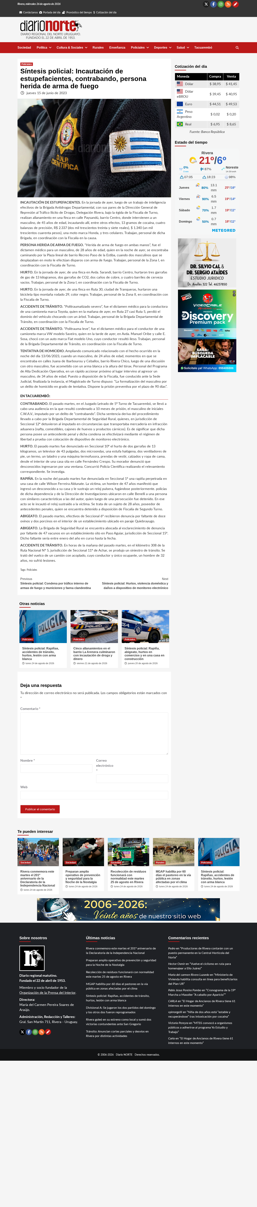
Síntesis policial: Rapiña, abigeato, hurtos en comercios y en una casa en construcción (144, 653)
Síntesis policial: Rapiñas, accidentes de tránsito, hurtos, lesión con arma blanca (40, 653)
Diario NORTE (124, 1054)
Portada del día (51, 12)
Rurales (98, 47)
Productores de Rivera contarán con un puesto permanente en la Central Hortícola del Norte (200, 953)
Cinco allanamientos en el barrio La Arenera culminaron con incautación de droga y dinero (94, 653)
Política (42, 47)
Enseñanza (117, 47)
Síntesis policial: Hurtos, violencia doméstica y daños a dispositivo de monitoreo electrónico (135, 583)
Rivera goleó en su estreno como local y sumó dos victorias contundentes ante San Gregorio (118, 1022)
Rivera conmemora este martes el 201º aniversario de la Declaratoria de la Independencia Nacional (37, 878)
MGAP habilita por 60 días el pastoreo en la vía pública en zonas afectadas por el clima (173, 877)
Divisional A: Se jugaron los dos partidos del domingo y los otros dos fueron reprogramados (121, 1010)
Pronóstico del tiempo (79, 12)
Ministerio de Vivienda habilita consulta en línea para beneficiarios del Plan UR (202, 979)
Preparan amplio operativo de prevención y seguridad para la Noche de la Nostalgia (82, 877)
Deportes (160, 47)
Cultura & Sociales (70, 47)
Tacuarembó (203, 47)
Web (23, 787)
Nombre (27, 760)
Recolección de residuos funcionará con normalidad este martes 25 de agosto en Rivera (128, 877)
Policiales (138, 47)
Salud (181, 47)
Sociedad (24, 47)
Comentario (30, 709)
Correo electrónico (104, 766)
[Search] (237, 47)
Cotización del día (106, 12)
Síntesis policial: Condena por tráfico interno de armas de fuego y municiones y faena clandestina (55, 583)
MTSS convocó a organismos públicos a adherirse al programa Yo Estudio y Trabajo (200, 1028)
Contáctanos (30, 12)
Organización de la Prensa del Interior (47, 993)
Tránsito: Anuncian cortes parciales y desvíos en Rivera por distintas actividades (117, 1034)
